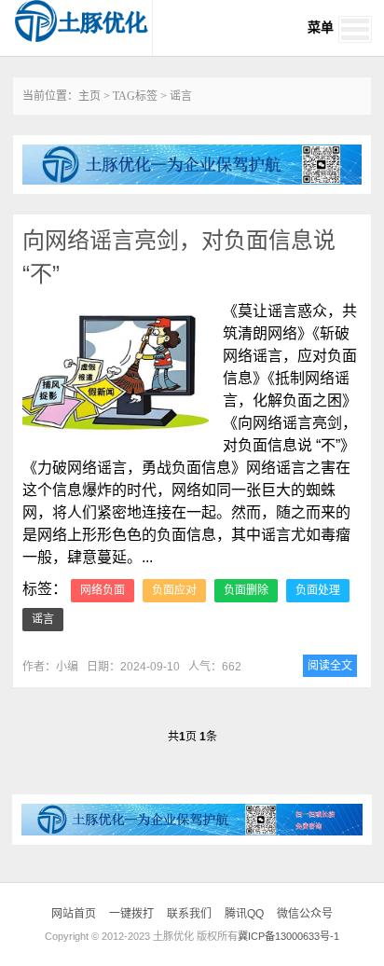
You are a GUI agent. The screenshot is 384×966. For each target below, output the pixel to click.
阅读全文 (330, 665)
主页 (89, 96)
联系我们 (189, 913)
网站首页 (73, 913)
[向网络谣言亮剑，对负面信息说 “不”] (115, 372)
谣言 (43, 619)
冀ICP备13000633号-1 (288, 936)
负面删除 (246, 590)
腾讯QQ (244, 913)
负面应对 (174, 590)
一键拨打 (131, 913)
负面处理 (317, 590)
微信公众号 (305, 913)
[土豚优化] (82, 21)
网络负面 (102, 590)
